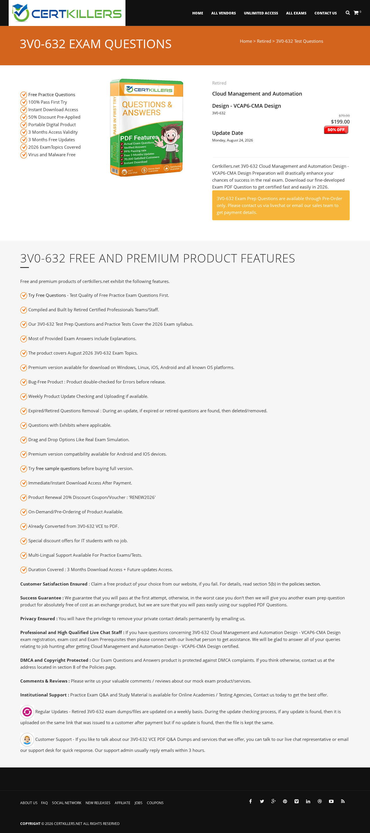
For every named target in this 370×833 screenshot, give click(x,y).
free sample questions (58, 468)
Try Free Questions (47, 295)
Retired (264, 41)
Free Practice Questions (51, 94)
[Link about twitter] (262, 801)
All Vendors (223, 13)
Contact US (325, 13)
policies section (304, 584)
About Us (29, 802)
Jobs (139, 802)
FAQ (44, 802)
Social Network (66, 802)
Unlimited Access (261, 13)
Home (197, 13)
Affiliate (122, 802)
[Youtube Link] (331, 801)
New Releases (98, 802)
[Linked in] (308, 801)
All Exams (296, 13)
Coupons (155, 802)
